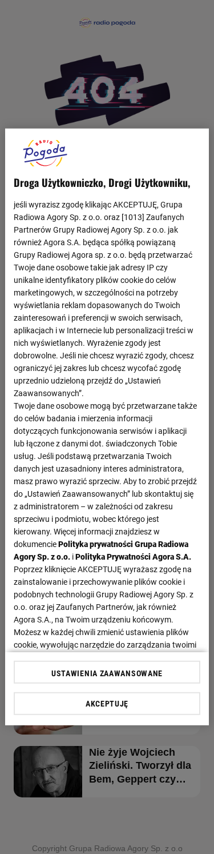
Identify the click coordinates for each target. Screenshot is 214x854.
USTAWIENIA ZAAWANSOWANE (107, 673)
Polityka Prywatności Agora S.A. (133, 556)
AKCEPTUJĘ (107, 703)
